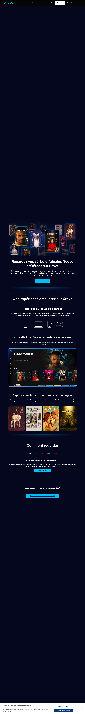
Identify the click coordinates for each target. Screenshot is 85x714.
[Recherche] (52, 3)
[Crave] (8, 3)
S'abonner (60, 3)
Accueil (27, 3)
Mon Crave (35, 3)
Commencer (42, 281)
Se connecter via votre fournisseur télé (42, 496)
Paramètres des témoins (63, 706)
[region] (42, 708)
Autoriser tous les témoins (63, 710)
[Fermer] (82, 708)
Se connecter (42, 470)
